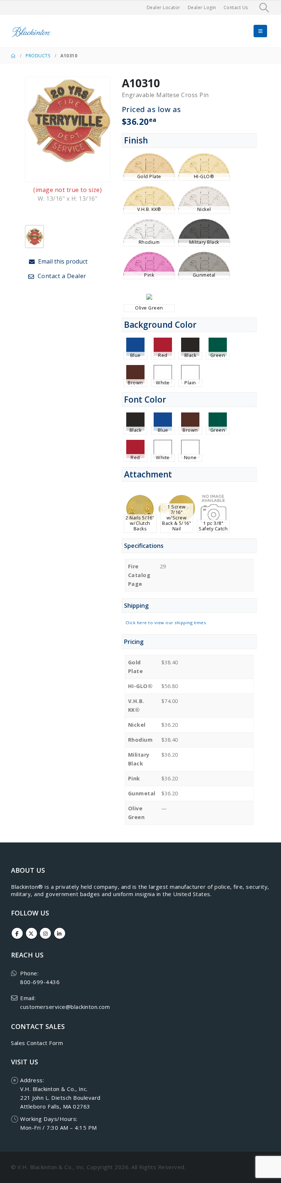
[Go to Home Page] (13, 55)
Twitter (31, 933)
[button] (264, 7)
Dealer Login (202, 7)
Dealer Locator (163, 7)
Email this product (62, 261)
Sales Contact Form (37, 1042)
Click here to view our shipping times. (166, 622)
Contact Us (236, 7)
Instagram (45, 933)
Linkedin (59, 933)
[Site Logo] (31, 31)
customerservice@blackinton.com (65, 1006)
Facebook (17, 933)
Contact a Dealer (61, 276)
